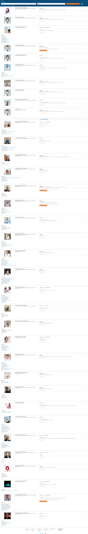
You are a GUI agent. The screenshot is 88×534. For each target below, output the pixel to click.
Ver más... (2, 134)
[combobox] (18, 3)
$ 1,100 (20, 355)
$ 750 (20, 270)
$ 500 (20, 169)
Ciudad (38, 2)
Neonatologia (13, 5)
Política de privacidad (33, 530)
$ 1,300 (21, 122)
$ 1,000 (21, 186)
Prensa (52, 529)
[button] (82, 4)
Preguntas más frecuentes (40, 529)
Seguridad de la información (47, 529)
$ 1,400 (21, 201)
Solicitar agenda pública (43, 50)
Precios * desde (17, 122)
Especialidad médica (3, 2)
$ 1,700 (21, 453)
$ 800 (20, 235)
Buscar (73, 3)
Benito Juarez (9, 5)
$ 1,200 (21, 514)
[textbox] (63, 30)
